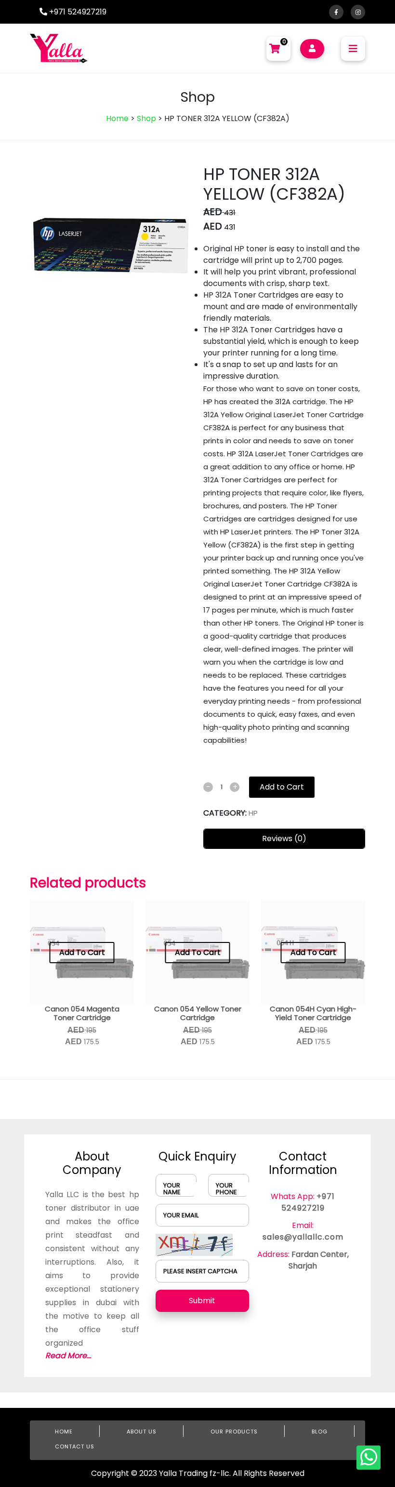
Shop (146, 118)
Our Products (234, 1431)
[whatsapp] (368, 1457)
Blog (320, 1431)
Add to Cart (282, 786)
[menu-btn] (353, 49)
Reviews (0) (284, 838)
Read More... (68, 1355)
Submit (202, 1300)
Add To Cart (82, 952)
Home (117, 118)
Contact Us (74, 1446)
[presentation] (228, 245)
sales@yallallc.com (303, 1236)
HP (253, 813)
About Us (142, 1431)
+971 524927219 (76, 11)
